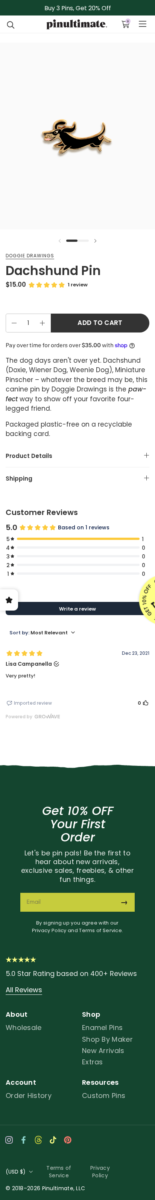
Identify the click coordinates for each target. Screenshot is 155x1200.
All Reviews (24, 989)
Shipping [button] (19, 478)
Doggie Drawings (30, 255)
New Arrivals (103, 1050)
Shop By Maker (107, 1039)
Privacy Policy (49, 930)
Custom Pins (103, 1095)
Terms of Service (100, 930)
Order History (29, 1095)
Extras (92, 1062)
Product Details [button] (29, 456)
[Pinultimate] (76, 24)
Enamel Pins (102, 1027)
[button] (11, 24)
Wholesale (24, 1027)
